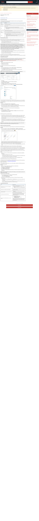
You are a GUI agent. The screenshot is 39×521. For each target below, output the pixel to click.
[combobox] (19, 2)
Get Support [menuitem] (11, 4)
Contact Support (19, 207)
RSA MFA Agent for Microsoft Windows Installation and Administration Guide (12, 60)
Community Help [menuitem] (17, 4)
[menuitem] (1, 4)
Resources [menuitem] (4, 4)
